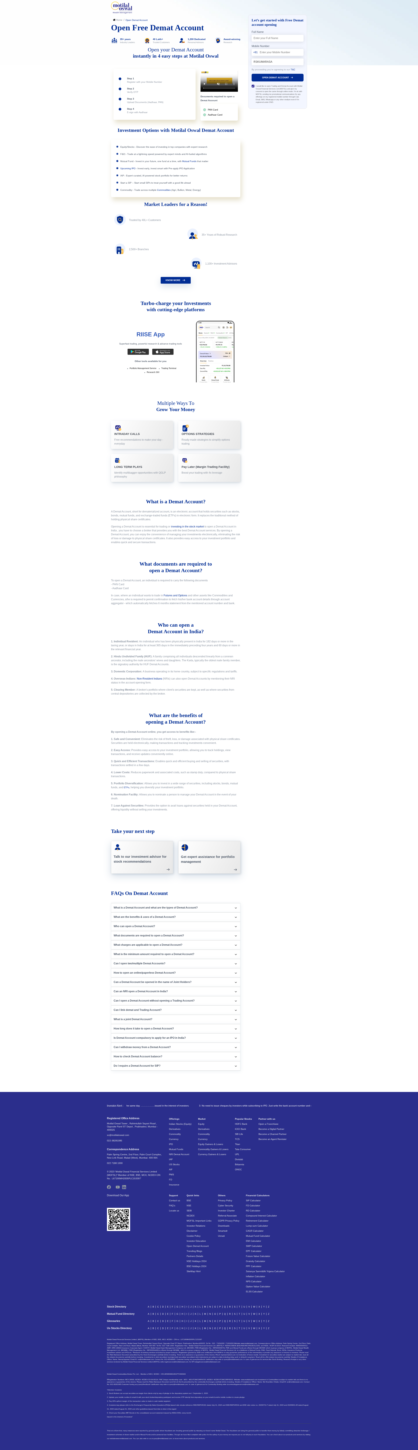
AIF (171, 1169)
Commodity (175, 1134)
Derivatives (174, 1129)
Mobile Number (260, 46)
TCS (237, 1139)
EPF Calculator (253, 1251)
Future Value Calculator (258, 1256)
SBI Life (239, 1134)
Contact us (174, 1200)
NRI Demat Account (179, 1154)
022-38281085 (114, 1140)
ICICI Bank (240, 1129)
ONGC (238, 1169)
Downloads (223, 1225)
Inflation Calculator (255, 1276)
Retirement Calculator (257, 1220)
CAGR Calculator (255, 1231)
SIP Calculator (253, 1200)
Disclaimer (192, 1231)
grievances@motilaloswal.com (177, 1362)
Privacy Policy (225, 1200)
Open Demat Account (198, 1246)
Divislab (239, 1159)
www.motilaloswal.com (124, 1438)
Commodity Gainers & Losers (213, 1149)
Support (173, 1195)
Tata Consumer (243, 1149)
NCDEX (190, 1215)
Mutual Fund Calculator (258, 1236)
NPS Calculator (254, 1281)
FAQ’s (172, 1205)
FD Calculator (253, 1205)
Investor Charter (226, 1210)
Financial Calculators (258, 1195)
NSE (189, 1205)
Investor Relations (196, 1225)
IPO (171, 1144)
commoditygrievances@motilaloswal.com (243, 1384)
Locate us (174, 1210)
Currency (173, 1139)
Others (221, 1195)
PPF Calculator (253, 1266)
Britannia (239, 1164)
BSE (189, 1200)
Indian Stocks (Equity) (180, 1124)
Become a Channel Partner (272, 1134)
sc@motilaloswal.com (118, 1135)
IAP (171, 1159)
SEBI (189, 1210)
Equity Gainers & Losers (210, 1144)
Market (202, 1119)
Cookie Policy (194, 1236)
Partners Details (195, 1256)
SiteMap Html (194, 1271)
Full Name (258, 32)
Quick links (193, 1195)
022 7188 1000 (115, 1163)
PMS (171, 1174)
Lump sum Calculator (257, 1225)
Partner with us (266, 1119)
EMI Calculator (253, 1241)
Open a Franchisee (268, 1124)
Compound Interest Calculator (261, 1215)
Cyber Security (225, 1205)
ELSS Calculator (254, 1291)
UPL (237, 1154)
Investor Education (196, 1241)
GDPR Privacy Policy (228, 1220)
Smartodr (223, 1231)
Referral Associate (227, 1215)
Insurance (174, 1184)
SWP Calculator (254, 1246)
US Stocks (174, 1164)
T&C (293, 69)
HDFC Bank (241, 1124)
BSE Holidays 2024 (196, 1266)
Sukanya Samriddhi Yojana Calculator (265, 1271)
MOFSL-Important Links (199, 1220)
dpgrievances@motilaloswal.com (208, 1362)
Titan (237, 1144)
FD (170, 1179)
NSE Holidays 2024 (197, 1261)
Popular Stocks (243, 1119)
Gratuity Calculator (255, 1261)
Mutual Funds (176, 1149)
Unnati (221, 1236)
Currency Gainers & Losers (212, 1154)
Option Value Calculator (258, 1286)
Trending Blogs (194, 1251)
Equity (201, 1124)
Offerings (174, 1119)
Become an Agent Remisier (272, 1139)
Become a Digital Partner (271, 1129)
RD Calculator (253, 1210)
